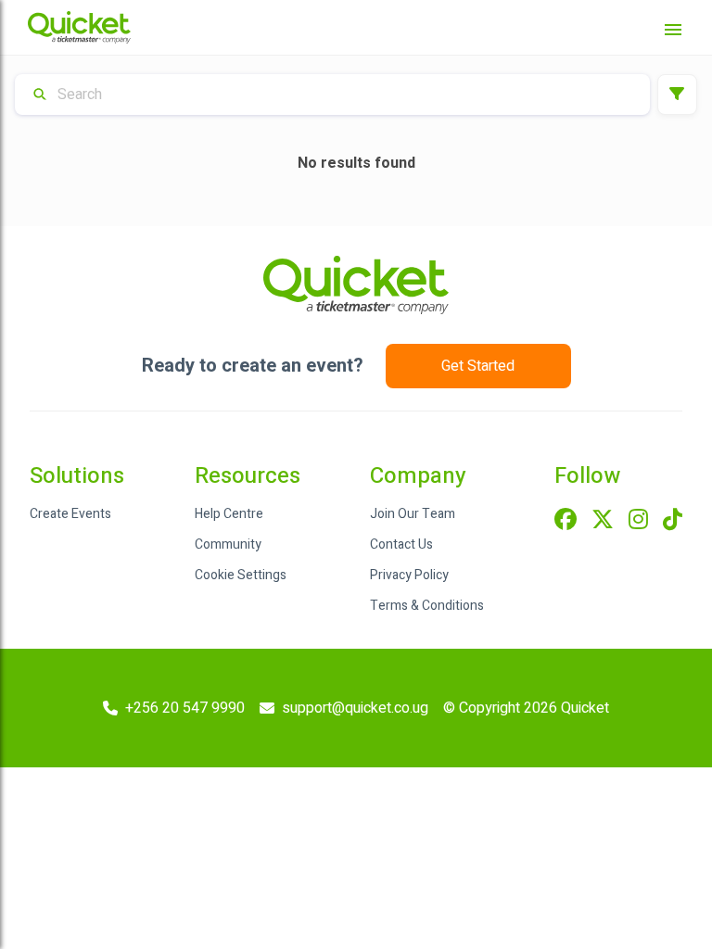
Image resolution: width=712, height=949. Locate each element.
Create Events (70, 514)
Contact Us (401, 544)
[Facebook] (565, 521)
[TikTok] (672, 521)
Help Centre (229, 514)
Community (228, 544)
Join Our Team (412, 514)
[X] (602, 521)
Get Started (478, 366)
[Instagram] (638, 521)
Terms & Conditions (427, 605)
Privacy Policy (409, 575)
